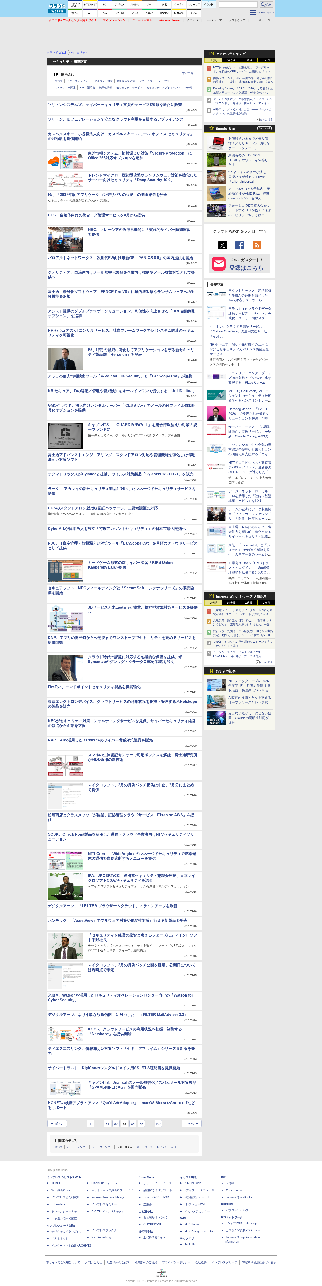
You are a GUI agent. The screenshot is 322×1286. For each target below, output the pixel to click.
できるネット (59, 1238)
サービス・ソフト (102, 1147)
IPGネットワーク (232, 1217)
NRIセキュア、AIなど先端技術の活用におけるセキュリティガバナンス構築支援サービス (239, 349)
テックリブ (187, 1238)
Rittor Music (147, 1177)
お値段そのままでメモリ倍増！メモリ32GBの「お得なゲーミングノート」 (249, 143)
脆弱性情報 (105, 87)
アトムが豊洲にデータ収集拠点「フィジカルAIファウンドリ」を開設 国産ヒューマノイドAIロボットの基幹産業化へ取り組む (242, 103)
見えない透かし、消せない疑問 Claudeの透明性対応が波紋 (249, 718)
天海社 (230, 1183)
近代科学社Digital (154, 1237)
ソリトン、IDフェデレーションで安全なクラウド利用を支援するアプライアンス (116, 119)
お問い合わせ (93, 1262)
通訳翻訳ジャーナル (197, 1197)
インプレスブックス (104, 1230)
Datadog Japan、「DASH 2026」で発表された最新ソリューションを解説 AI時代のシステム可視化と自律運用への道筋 (243, 92)
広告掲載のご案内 (118, 1262)
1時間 (213, 60)
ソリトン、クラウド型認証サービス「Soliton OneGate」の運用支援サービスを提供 (238, 331)
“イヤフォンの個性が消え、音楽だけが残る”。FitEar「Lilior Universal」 (248, 176)
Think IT (56, 1183)
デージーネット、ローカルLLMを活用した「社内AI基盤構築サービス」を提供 (249, 496)
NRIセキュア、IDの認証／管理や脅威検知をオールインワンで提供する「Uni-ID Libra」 (122, 391)
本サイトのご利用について (63, 1262)
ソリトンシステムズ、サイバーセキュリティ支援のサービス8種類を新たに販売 (115, 105)
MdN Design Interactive (200, 1231)
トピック (162, 1147)
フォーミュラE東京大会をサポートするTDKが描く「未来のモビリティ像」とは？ (249, 210)
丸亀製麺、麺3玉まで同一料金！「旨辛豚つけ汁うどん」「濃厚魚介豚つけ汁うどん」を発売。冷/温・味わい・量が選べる (242, 624)
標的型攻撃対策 (126, 81)
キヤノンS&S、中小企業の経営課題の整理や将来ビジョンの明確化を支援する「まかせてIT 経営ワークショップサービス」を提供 (249, 454)
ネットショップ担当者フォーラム (112, 1190)
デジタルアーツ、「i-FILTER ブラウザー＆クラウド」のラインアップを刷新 (112, 906)
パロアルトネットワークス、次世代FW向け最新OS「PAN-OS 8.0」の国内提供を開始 (120, 258)
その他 (188, 87)
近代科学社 (146, 1231)
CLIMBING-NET (153, 1224)
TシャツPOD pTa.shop (241, 1223)
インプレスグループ (224, 1262)
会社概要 (201, 1262)
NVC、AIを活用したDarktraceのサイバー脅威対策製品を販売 (100, 740)
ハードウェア (213, 20)
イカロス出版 (188, 1177)
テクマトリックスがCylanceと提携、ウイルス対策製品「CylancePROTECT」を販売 (121, 474)
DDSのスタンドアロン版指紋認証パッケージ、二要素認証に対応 (103, 508)
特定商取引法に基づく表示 (259, 1262)
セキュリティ (124, 1147)
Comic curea (234, 1190)
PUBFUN (227, 1204)
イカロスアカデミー (197, 1211)
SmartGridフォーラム (105, 1183)
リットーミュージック (157, 1183)
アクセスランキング (231, 54)
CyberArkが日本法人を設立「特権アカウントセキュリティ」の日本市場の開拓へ (117, 529)
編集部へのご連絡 (146, 1262)
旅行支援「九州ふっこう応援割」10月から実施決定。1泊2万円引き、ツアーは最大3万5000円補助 (243, 635)
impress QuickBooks (239, 1197)
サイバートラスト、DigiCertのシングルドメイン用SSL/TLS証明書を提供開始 (114, 1068)
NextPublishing (101, 1237)
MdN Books (192, 1224)
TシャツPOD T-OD (156, 1197)
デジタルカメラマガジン (67, 1231)
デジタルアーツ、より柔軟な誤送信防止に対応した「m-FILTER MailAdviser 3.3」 (118, 1015)
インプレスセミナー (104, 1204)
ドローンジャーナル (64, 1211)
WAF (167, 81)
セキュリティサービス (129, 87)
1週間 (248, 60)
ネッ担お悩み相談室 (64, 1218)
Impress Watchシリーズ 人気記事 (241, 596)
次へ (193, 1124)
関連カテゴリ (68, 1140)
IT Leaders (58, 1204)
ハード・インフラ (77, 1147)
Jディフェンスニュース (199, 1190)
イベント (176, 1147)
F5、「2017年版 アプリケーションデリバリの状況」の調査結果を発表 (107, 195)
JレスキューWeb (195, 1204)
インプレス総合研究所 (65, 1197)
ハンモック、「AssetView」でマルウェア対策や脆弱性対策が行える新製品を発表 (117, 920)
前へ (56, 1124)
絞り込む (67, 74)
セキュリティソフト (78, 81)
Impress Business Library (107, 1197)
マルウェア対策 (104, 81)
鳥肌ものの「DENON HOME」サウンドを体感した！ (248, 160)
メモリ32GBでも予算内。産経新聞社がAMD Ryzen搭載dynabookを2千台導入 (249, 193)
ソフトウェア (237, 20)
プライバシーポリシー (176, 1262)
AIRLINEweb (193, 1183)
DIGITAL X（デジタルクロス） (110, 1211)
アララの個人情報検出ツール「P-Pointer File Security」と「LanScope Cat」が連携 (120, 376)
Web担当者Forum (62, 1190)
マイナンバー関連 (65, 87)
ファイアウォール (149, 81)
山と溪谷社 (146, 1211)
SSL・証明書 (87, 87)
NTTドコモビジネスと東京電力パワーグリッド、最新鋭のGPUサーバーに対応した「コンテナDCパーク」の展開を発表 (243, 71)
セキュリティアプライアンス (163, 87)
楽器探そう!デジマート (157, 1190)
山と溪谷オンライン (156, 1217)
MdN (183, 1218)
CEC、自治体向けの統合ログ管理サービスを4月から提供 (96, 215)
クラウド (192, 20)
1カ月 (266, 60)
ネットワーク (144, 1147)
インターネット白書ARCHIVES (71, 1245)
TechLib (190, 1244)
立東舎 (147, 1204)
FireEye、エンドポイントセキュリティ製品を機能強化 (94, 687)
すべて (59, 81)
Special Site (225, 128)
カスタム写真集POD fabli (243, 1230)
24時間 (231, 60)
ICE (223, 1177)
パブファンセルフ (237, 1210)
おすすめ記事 (226, 671)
